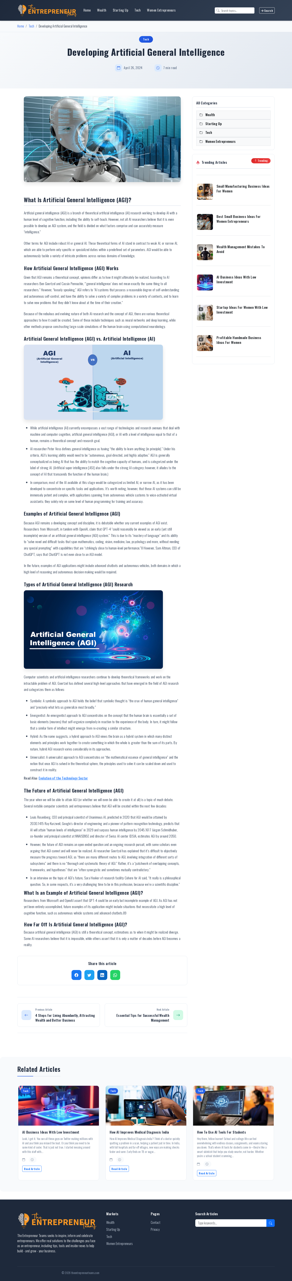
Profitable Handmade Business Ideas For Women (239, 340)
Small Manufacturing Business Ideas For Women (243, 188)
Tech (137, 10)
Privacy (155, 1229)
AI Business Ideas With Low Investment (236, 279)
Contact (155, 1222)
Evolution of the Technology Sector (63, 778)
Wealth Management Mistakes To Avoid (241, 249)
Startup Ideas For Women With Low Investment (242, 310)
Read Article (32, 1169)
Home (87, 10)
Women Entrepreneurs (161, 10)
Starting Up (120, 10)
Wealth (101, 10)
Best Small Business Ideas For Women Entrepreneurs (239, 219)
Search (268, 10)
